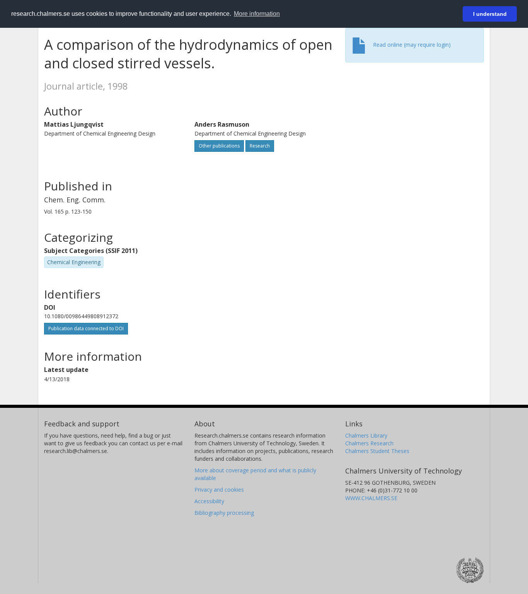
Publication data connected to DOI (86, 328)
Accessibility (209, 501)
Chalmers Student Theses (377, 451)
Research (260, 146)
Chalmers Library (366, 435)
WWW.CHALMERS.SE (371, 498)
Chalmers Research (369, 443)
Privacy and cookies (219, 489)
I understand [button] (490, 14)
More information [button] (257, 13)
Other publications (219, 146)
